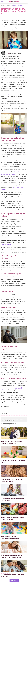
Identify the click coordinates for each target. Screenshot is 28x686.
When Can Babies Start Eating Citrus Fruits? (13, 461)
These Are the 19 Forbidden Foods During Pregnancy (12, 518)
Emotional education (6, 573)
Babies (2, 440)
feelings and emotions (11, 94)
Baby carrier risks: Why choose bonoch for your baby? (11, 442)
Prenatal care (4, 516)
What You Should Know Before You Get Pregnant (13, 499)
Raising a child (10, 5)
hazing (22, 160)
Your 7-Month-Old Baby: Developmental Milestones (10, 537)
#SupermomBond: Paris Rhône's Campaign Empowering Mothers (11, 556)
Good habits (4, 478)
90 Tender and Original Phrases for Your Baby (12, 575)
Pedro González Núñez (15, 53)
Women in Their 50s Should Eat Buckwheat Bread (11, 480)
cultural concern (6, 244)
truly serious (5, 68)
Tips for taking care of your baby (9, 535)
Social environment (18, 5)
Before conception (6, 497)
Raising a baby (4, 554)
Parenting (3, 5)
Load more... (14, 580)
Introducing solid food (7, 459)
